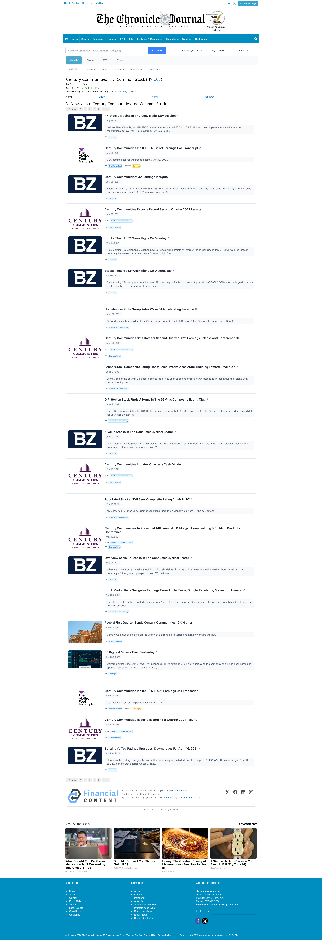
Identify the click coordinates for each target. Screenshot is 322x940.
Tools (120, 60)
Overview (91, 69)
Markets (73, 60)
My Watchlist (219, 50)
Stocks (90, 60)
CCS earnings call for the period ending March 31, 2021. (138, 702)
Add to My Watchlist (126, 91)
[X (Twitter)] (227, 796)
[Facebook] (235, 796)
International (137, 69)
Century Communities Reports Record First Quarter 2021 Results (151, 719)
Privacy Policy (170, 797)
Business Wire (114, 227)
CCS (157, 79)
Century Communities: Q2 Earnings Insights (138, 177)
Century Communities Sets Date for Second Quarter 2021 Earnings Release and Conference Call (173, 338)
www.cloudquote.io (178, 790)
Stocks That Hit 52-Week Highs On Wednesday (140, 270)
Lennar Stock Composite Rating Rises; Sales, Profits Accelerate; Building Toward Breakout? (171, 367)
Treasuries (154, 69)
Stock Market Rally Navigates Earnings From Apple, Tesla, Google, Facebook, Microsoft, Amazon (175, 590)
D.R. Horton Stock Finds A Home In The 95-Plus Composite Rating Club (157, 399)
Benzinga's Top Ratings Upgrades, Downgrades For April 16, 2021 (153, 748)
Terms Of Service (191, 797)
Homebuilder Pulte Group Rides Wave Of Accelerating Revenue (151, 309)
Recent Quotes (190, 50)
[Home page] (161, 20)
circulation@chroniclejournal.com (221, 904)
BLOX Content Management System (207, 935)
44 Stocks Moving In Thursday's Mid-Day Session (142, 115)
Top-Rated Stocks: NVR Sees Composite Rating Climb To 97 (149, 499)
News (104, 69)
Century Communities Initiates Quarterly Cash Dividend (144, 464)
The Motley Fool (115, 166)
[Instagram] (251, 796)
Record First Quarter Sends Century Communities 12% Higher (150, 622)
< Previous (72, 109)
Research (209, 96)
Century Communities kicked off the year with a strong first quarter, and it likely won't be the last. (162, 634)
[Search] (256, 39)
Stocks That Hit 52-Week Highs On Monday (137, 238)
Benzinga (112, 137)
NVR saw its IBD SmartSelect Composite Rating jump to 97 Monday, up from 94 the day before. (161, 510)
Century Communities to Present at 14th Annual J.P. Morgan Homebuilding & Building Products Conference (172, 530)
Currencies (118, 69)
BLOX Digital (235, 935)
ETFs (105, 60)
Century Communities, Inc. (121, 221)
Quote (102, 96)
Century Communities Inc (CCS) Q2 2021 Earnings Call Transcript (153, 148)
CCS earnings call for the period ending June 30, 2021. (138, 159)
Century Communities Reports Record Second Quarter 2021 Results (153, 209)
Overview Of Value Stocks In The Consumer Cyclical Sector (148, 558)
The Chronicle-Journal (92, 935)
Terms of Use (150, 935)
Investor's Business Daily (118, 327)
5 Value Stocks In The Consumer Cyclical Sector (140, 432)
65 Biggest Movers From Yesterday (131, 652)
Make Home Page (248, 3)
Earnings (136, 166)
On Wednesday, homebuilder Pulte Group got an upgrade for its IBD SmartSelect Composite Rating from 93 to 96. (171, 321)
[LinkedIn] (243, 796)
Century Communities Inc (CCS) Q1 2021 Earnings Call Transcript (153, 691)
